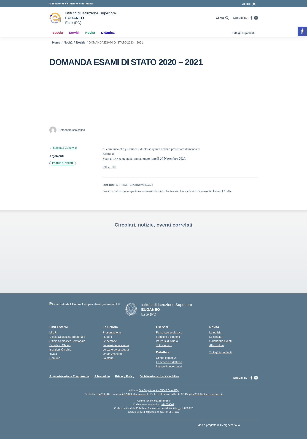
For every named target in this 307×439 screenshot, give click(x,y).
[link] (302, 31)
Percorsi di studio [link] (167, 341)
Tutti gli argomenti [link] (243, 32)
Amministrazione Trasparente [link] (69, 376)
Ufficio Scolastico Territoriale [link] (67, 341)
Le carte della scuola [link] (116, 349)
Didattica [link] (108, 32)
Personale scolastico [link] (169, 332)
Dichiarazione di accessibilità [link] (159, 376)
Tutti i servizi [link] (164, 345)
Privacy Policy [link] (124, 376)
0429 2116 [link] (104, 394)
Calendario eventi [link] (220, 341)
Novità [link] (90, 32)
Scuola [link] (57, 32)
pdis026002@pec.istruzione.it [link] (205, 394)
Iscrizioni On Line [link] (60, 349)
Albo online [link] (216, 345)
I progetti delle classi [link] (169, 366)
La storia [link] (108, 358)
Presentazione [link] (112, 332)
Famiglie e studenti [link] (168, 336)
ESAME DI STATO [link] (62, 163)
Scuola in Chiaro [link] (60, 345)
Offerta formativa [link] (166, 357)
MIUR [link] (53, 332)
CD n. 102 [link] (109, 167)
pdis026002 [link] (167, 404)
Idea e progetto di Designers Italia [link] (219, 425)
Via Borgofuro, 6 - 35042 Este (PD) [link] (159, 390)
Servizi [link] (74, 32)
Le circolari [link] (216, 336)
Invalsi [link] (53, 353)
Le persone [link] (110, 341)
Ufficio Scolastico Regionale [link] (67, 336)
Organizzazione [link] (113, 353)
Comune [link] (54, 358)
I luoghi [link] (107, 336)
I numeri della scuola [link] (116, 345)
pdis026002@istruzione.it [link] (133, 394)
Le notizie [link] (215, 332)
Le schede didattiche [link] (169, 362)
